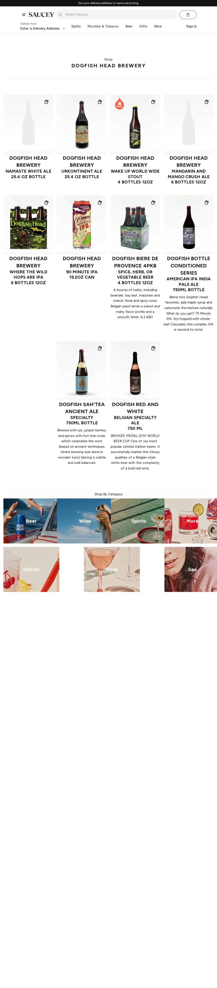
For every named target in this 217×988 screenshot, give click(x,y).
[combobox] (119, 14)
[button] (46, 102)
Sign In (191, 26)
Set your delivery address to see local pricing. (108, 3)
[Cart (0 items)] (188, 14)
